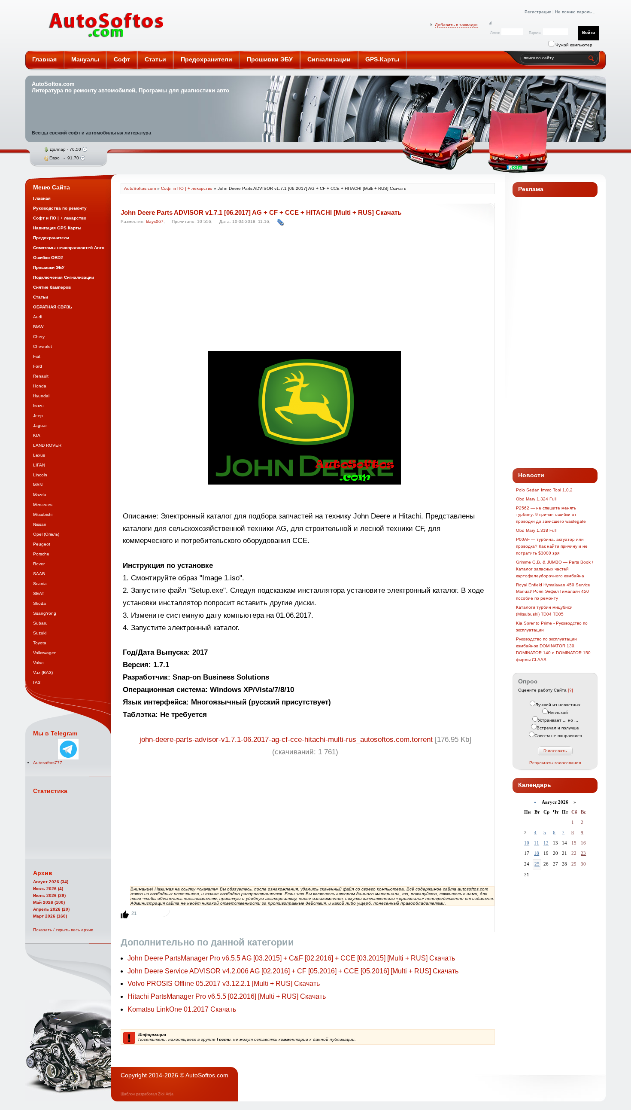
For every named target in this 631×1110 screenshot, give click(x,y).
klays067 (155, 221)
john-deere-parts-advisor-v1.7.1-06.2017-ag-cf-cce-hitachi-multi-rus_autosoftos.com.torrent (286, 739)
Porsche (41, 554)
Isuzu (38, 405)
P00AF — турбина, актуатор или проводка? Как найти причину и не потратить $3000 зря (552, 546)
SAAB (39, 573)
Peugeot (41, 544)
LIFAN (39, 465)
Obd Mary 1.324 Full (536, 499)
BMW (38, 326)
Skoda (39, 603)
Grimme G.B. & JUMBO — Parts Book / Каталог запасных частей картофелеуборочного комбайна (554, 569)
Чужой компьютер (573, 45)
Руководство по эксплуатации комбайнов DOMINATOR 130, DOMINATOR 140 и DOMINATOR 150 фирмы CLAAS (553, 649)
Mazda (39, 494)
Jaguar (40, 425)
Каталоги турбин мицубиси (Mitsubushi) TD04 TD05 (544, 610)
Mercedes (42, 504)
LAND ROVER (47, 445)
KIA (36, 435)
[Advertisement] (305, 290)
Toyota (39, 642)
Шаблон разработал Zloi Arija (147, 1094)
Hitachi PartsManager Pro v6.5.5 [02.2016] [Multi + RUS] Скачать (226, 996)
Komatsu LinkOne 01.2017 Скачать (181, 1009)
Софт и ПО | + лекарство (186, 188)
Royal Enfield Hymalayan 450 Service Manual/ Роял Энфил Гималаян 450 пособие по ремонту (553, 591)
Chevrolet (42, 346)
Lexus (39, 455)
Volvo (38, 662)
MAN (37, 484)
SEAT (38, 593)
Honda (39, 386)
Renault (41, 376)
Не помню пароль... (575, 11)
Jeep (38, 415)
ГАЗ (36, 682)
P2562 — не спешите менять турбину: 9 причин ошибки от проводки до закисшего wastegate (551, 515)
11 (536, 842)
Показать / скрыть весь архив (63, 929)
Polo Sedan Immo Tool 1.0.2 (544, 490)
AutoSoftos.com (106, 25)
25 (537, 863)
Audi (37, 316)
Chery (39, 336)
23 (583, 853)
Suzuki (39, 633)
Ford (37, 366)
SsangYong (44, 613)
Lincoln (40, 475)
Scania (40, 583)
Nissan (39, 524)
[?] (570, 690)
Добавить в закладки (456, 24)
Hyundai (41, 395)
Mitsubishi (42, 514)
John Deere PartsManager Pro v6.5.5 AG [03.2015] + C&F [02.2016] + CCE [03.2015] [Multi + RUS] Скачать (291, 958)
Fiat (36, 356)
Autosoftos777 (47, 762)
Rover (39, 563)
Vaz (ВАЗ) (43, 672)
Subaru (40, 623)
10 (526, 842)
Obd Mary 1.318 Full (536, 530)
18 (536, 853)
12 (546, 842)
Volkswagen (45, 652)
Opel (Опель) (46, 534)
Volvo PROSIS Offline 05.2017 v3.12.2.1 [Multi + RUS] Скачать (223, 983)
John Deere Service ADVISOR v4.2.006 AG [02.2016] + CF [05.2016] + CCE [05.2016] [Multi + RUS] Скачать (292, 971)
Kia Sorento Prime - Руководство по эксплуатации (552, 626)
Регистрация (538, 11)
